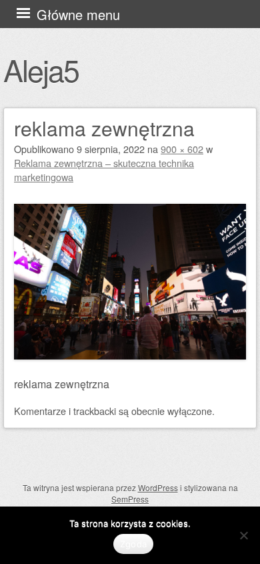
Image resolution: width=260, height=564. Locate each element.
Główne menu (78, 14)
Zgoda (133, 544)
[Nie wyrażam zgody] (243, 535)
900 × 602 (182, 149)
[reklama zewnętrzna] (130, 355)
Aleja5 (41, 69)
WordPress (158, 487)
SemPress (130, 499)
